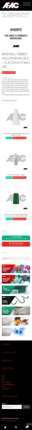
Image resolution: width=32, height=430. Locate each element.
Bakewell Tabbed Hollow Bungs (14, 15)
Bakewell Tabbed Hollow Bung (12, 94)
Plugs (4, 15)
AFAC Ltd (10, 79)
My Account (5, 427)
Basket (24, 426)
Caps (3, 378)
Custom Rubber (6, 382)
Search (4, 403)
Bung (22, 94)
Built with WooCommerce (9, 420)
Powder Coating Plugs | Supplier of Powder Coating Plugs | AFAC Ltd (15, 85)
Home (5, 13)
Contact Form (7, 360)
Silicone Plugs (10, 89)
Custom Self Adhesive (8, 384)
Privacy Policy (6, 388)
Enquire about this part (9, 72)
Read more (9, 138)
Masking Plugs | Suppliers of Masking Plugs (13, 83)
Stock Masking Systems (14, 13)
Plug (25, 94)
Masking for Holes (22, 81)
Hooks (3, 386)
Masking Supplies (25, 13)
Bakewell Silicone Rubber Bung (20, 79)
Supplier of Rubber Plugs (11, 91)
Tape (3, 380)
